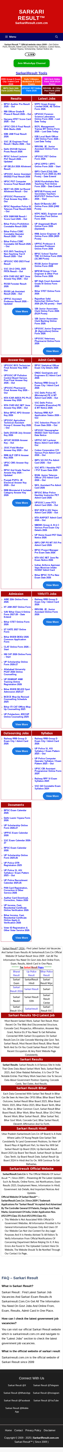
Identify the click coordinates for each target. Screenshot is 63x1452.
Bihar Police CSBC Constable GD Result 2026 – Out (17, 244)
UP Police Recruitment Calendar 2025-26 (15, 881)
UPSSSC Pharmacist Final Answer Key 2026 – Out (16, 199)
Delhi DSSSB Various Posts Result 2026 (15, 150)
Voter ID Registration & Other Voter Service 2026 (16, 929)
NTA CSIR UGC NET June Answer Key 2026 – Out (17, 277)
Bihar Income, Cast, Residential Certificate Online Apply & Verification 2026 (15, 919)
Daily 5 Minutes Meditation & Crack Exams (31, 81)
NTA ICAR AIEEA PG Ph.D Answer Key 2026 (17, 399)
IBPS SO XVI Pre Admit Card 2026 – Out (47, 461)
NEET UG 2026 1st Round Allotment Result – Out (17, 190)
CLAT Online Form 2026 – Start (17, 648)
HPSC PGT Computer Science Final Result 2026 (17, 182)
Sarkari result (31, 989)
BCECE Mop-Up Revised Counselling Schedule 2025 (16, 699)
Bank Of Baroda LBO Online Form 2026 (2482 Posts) (47, 206)
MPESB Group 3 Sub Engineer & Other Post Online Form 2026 (46, 273)
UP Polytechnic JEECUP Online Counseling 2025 (16, 715)
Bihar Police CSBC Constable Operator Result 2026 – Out (14, 234)
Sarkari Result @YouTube (46, 1400)
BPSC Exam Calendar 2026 (15, 811)
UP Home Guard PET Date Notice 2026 (48, 536)
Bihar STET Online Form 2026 (47, 292)
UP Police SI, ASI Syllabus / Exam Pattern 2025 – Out (16, 873)
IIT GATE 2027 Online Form (15, 630)
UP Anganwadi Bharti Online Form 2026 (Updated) (46, 226)
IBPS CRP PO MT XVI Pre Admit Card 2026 (48, 543)
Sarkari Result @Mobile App (16, 1410)
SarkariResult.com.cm (46, 1437)
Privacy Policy (33, 1430)
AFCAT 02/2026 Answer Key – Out (16, 441)
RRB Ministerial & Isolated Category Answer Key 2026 (17, 492)
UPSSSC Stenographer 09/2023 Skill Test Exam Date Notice (47, 432)
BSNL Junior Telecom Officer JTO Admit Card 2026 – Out (47, 477)
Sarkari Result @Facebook (17, 1400)
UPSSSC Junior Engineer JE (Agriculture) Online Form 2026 (48, 331)
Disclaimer (49, 1430)
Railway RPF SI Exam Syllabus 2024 (46, 779)
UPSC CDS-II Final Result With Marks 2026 (17, 127)
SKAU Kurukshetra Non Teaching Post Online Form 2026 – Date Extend (47, 184)
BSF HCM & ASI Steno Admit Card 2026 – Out (46, 511)
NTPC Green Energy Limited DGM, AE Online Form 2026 (47, 106)
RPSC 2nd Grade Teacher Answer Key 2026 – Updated (17, 472)
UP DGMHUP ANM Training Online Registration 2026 (13, 681)
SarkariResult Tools (31, 73)
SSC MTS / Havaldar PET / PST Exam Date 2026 (48, 468)
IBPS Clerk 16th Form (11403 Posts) (11, 89)
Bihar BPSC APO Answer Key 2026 (17, 414)
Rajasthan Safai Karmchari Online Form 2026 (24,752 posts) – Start (48, 301)
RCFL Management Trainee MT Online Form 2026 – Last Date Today (47, 129)
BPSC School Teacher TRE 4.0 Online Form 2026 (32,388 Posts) (48, 256)
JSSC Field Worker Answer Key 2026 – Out (16, 449)
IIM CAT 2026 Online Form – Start (17, 655)
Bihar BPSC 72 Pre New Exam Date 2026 (47, 576)
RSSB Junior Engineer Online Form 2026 (46, 265)
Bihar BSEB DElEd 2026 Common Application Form (16, 639)
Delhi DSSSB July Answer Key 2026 (17, 434)
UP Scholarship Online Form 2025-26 (16, 856)
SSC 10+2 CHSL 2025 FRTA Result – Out (15, 270)
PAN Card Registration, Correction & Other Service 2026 (16, 890)
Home (8, 1430)
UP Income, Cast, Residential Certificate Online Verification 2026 (16, 907)
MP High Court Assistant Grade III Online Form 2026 (47, 283)
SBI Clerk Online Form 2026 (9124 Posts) (52, 81)
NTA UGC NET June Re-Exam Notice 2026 (47, 558)
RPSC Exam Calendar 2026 (15, 849)
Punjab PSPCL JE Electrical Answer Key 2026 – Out (15, 482)
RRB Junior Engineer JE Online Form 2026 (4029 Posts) (47, 236)
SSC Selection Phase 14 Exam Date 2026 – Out (47, 424)
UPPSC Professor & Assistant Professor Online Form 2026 (45, 246)
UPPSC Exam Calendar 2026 (16, 834)
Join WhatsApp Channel (32, 63)
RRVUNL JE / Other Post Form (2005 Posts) (52, 90)
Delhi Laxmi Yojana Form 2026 (17, 819)
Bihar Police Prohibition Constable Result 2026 (16, 225)
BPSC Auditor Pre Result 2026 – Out (17, 105)
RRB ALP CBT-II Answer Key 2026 (16, 456)
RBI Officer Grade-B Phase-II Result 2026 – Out (17, 112)
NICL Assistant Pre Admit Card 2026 (48, 486)
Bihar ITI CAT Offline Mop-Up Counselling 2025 (17, 708)
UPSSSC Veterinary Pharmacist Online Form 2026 (47, 341)
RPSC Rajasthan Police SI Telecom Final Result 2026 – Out (17, 209)
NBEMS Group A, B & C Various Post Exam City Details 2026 (47, 527)
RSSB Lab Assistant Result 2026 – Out (14, 292)
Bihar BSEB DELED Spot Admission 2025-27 (17, 690)
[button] (56, 37)
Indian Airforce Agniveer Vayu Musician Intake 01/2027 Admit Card (47, 567)
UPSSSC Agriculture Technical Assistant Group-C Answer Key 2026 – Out (17, 424)
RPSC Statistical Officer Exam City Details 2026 (47, 366)
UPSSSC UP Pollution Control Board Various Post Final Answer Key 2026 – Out (15, 379)
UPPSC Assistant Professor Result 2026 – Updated (16, 301)
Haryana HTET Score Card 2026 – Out (17, 120)
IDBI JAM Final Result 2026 (15, 135)
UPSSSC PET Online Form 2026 (31, 89)
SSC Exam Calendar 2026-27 (17, 841)
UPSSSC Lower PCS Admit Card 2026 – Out (46, 503)
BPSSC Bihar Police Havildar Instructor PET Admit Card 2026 (47, 495)
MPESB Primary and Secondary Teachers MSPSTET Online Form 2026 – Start (47, 195)
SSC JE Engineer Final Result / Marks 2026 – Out (17, 142)
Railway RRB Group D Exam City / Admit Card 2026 (47, 385)
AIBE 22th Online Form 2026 (16, 600)
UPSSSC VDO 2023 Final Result (17, 262)
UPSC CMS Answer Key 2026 (16, 464)
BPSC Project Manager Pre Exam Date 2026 (46, 551)
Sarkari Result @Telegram (46, 1385)
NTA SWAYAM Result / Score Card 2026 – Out (15, 217)
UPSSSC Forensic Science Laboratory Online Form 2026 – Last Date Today (47, 118)
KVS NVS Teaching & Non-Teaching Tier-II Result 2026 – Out (15, 254)
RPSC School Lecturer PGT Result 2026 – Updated (15, 159)
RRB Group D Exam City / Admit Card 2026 (10, 81)
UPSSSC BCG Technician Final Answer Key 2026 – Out (17, 368)
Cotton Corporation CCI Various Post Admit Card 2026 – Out (47, 452)
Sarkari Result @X (17, 1385)
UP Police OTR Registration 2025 (13, 864)
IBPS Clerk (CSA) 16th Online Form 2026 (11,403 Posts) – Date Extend (48, 174)
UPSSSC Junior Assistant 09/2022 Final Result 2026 (17, 175)
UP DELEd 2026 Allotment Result (17, 167)
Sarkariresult (31, 1009)
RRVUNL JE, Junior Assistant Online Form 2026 (46, 149)
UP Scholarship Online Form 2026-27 (16, 826)
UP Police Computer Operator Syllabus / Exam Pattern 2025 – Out (48, 761)
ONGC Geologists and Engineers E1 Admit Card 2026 (48, 375)
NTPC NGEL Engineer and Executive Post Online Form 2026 (48, 216)
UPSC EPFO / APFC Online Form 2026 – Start (47, 165)
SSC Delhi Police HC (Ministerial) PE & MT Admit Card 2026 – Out (46, 395)
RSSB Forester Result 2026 (15, 285)
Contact (18, 1430)
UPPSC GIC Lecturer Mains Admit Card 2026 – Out (47, 442)
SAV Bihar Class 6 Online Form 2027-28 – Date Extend (17, 614)
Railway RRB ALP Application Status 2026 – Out (48, 415)
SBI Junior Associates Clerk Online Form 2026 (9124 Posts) (47, 311)
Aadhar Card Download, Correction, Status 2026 (16, 899)
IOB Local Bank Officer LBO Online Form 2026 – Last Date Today (47, 139)
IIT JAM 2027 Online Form (17, 607)
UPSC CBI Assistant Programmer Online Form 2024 (48, 771)
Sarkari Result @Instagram (46, 1393)
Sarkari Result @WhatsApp (17, 1393)
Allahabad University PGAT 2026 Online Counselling (14, 671)
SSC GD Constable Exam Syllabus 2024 (48, 787)
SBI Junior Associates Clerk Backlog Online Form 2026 (46, 321)
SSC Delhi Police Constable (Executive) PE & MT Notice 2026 (48, 405)
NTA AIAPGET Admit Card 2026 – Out (48, 518)
